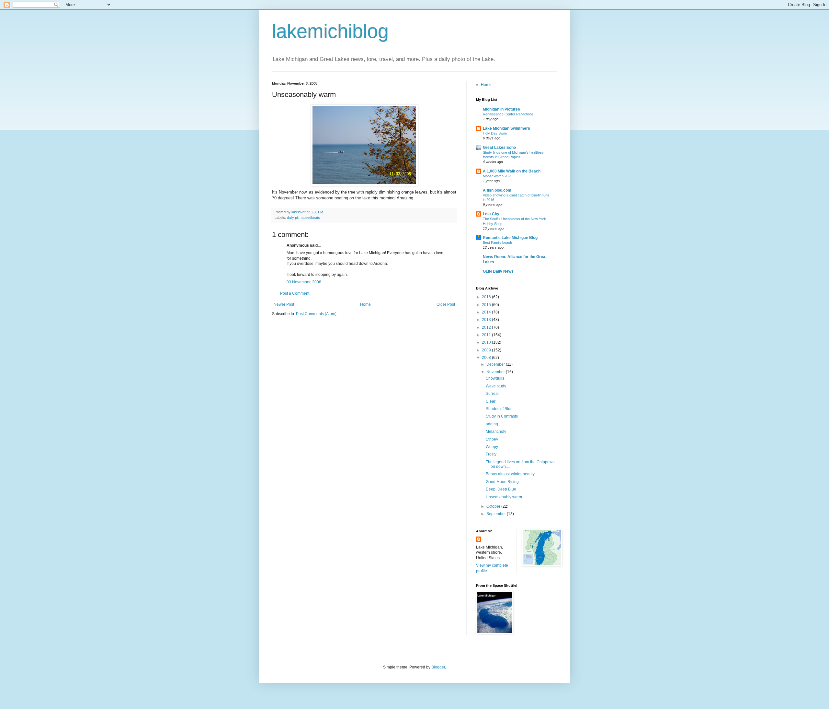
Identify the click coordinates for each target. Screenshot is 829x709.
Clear (490, 401)
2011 (487, 335)
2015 (487, 304)
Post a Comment (294, 293)
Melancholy (496, 431)
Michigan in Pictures (501, 109)
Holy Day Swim (495, 133)
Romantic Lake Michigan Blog (510, 237)
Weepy (492, 446)
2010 (487, 342)
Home (365, 304)
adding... (493, 424)
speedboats (310, 217)
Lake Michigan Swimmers (506, 128)
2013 (487, 319)
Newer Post (284, 304)
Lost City (491, 214)
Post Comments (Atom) (316, 314)
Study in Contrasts (502, 416)
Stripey (492, 439)
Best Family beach (497, 242)
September (496, 514)
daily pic (293, 217)
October (493, 506)
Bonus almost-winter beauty (510, 474)
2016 (487, 297)
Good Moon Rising (502, 481)
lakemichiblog (330, 31)
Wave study (496, 386)
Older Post (446, 304)
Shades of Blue (499, 409)
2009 (487, 350)
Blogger (438, 667)
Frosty (491, 454)
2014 (487, 312)
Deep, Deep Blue (501, 489)
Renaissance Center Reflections (508, 114)
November (496, 372)
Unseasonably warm (504, 497)
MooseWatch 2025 (497, 176)
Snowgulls (495, 378)
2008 (487, 357)
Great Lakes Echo (499, 147)
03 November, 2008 (304, 282)
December (496, 364)
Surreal (492, 393)
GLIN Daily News (498, 271)
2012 (487, 327)
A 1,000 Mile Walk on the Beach (511, 171)
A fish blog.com (497, 190)
